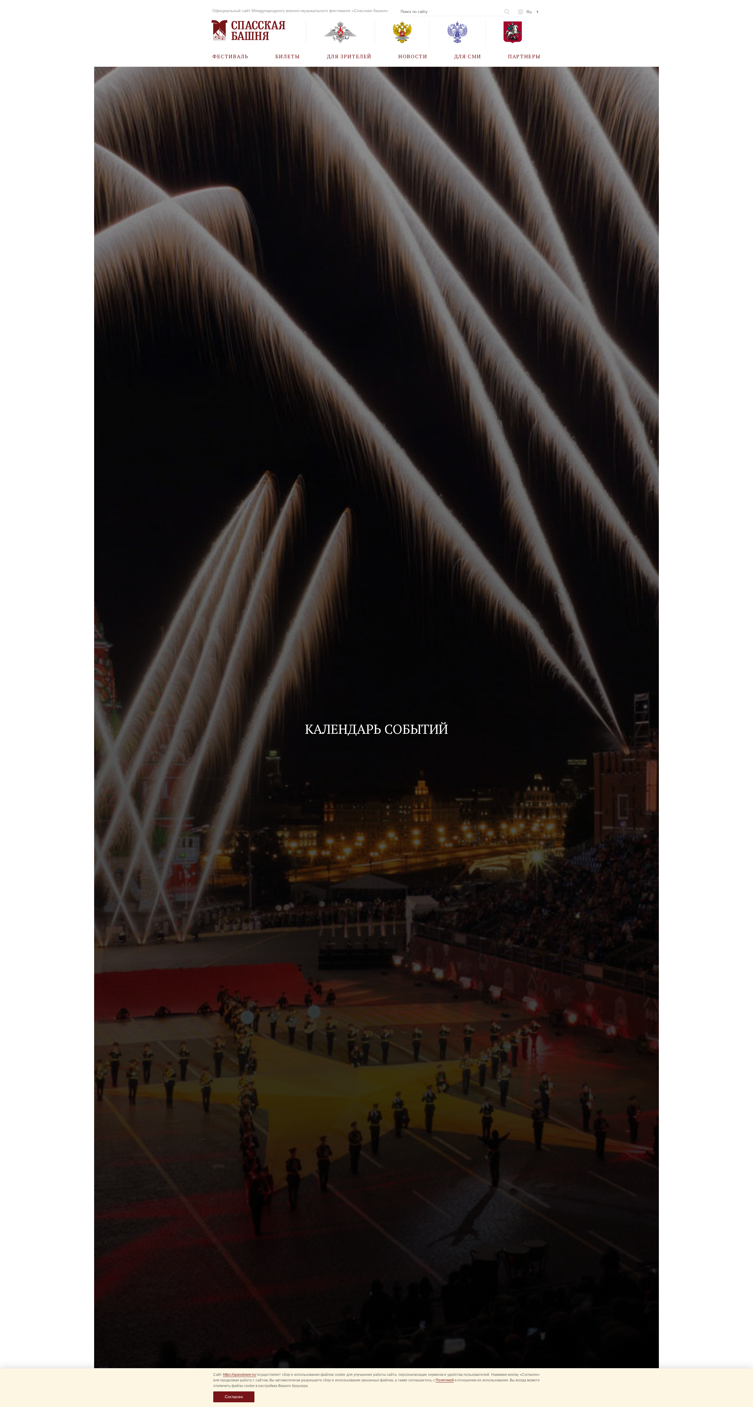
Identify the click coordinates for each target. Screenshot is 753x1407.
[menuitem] (230, 56)
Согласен (234, 1396)
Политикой (445, 1380)
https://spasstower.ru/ (239, 1375)
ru (529, 11)
